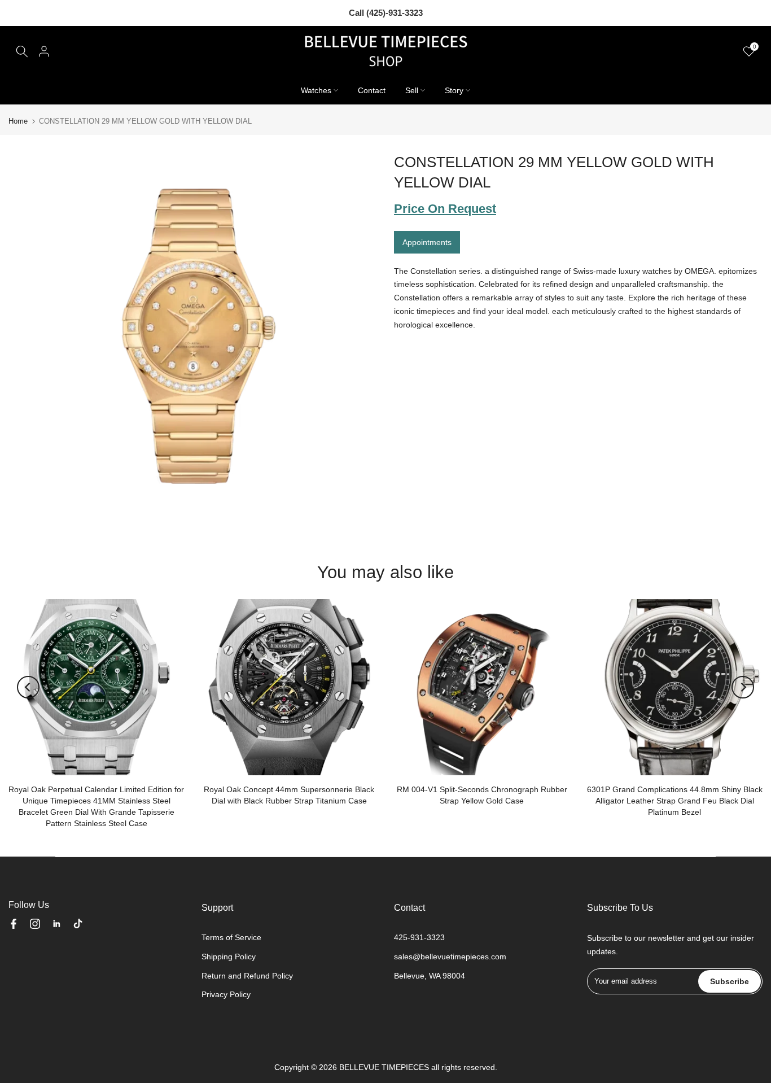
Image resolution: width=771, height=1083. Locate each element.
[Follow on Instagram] (35, 924)
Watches (316, 90)
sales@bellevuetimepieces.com (450, 956)
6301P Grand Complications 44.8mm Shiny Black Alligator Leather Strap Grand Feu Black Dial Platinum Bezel (675, 800)
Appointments (427, 241)
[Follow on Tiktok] (78, 924)
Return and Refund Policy (247, 975)
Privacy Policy (226, 994)
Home (18, 121)
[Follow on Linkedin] (56, 924)
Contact (372, 90)
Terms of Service (231, 937)
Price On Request (445, 209)
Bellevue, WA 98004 (429, 975)
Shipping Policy (228, 956)
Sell (411, 90)
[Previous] (28, 687)
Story (454, 90)
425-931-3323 (419, 937)
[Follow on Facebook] (13, 924)
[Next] (742, 687)
